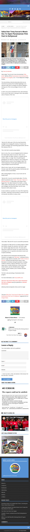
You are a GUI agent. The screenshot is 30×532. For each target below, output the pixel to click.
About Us (3, 483)
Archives (3, 494)
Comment (3, 350)
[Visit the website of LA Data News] (15, 322)
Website (3, 369)
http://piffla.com (18, 277)
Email (2, 365)
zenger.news (14, 39)
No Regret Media (22, 530)
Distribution (4, 487)
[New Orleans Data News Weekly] (15, 16)
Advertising (3, 490)
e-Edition (3, 496)
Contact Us (3, 485)
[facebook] (10, 9)
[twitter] (12, 9)
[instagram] (15, 9)
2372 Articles (22, 317)
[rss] (20, 9)
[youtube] (17, 9)
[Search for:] (15, 22)
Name (3, 361)
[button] (28, 6)
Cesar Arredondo (7, 71)
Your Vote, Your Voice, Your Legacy (9, 511)
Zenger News (4, 297)
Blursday (17, 257)
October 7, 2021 (6, 39)
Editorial (3, 492)
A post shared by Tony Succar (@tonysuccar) (15, 137)
